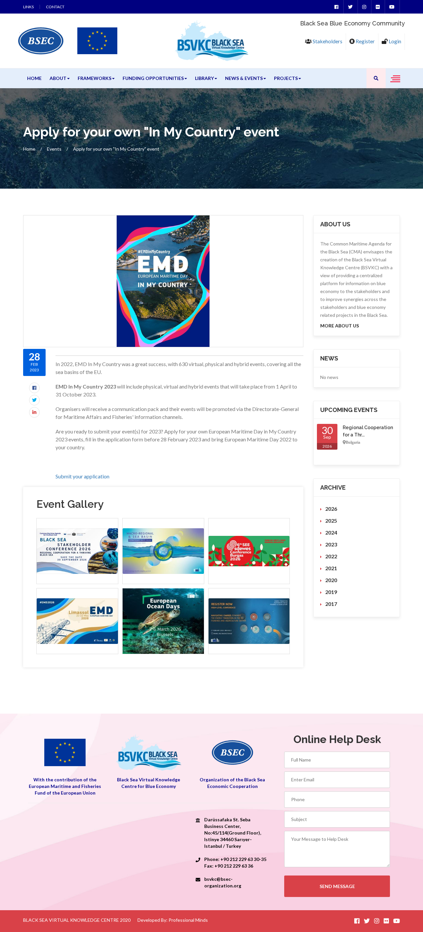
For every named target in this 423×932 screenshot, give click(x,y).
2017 (331, 604)
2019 (331, 592)
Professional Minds (188, 920)
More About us (339, 325)
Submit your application (82, 476)
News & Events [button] (244, 78)
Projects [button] (286, 78)
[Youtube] (392, 7)
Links (28, 6)
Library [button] (204, 78)
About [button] (58, 78)
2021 (331, 568)
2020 (331, 580)
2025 (331, 520)
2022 (331, 556)
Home (34, 78)
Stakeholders (327, 41)
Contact (55, 6)
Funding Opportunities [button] (153, 78)
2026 (331, 508)
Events (54, 149)
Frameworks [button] (94, 78)
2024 (331, 532)
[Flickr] (378, 7)
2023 (331, 544)
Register (365, 41)
